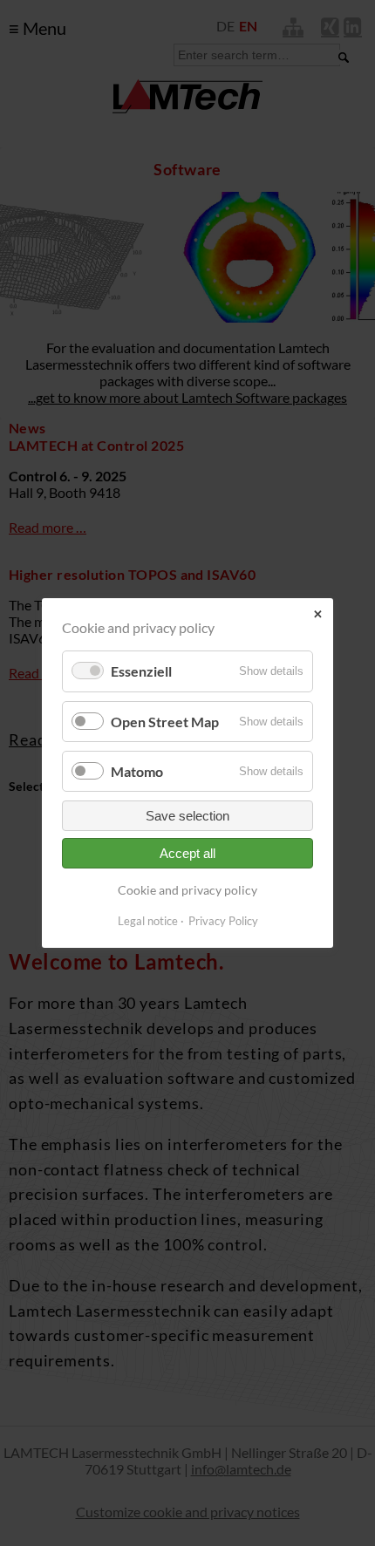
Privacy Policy (223, 921)
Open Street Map (165, 721)
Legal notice (148, 921)
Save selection (187, 815)
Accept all (187, 853)
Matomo (137, 771)
